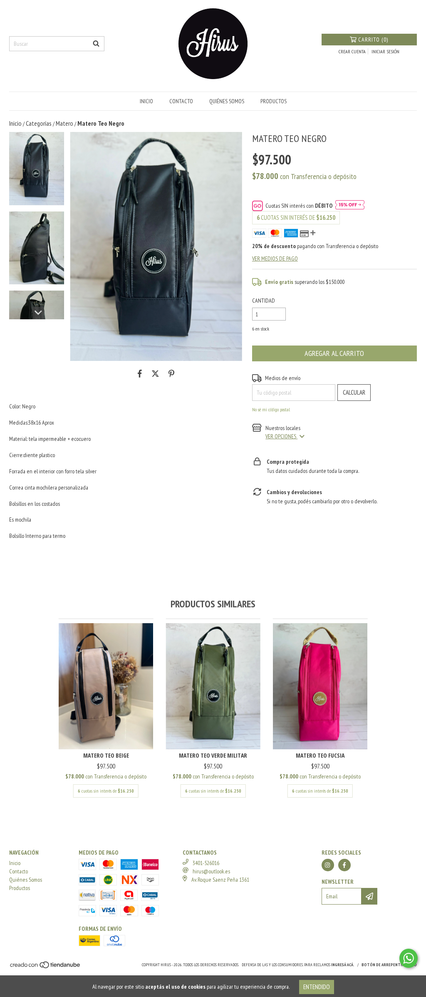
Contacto (181, 101)
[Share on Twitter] (155, 373)
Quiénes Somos (226, 101)
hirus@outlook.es (211, 871)
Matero (64, 123)
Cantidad (263, 300)
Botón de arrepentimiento (389, 964)
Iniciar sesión (385, 51)
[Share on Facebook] (140, 373)
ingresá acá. (342, 964)
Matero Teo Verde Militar (213, 755)
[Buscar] (96, 43)
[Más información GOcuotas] (349, 205)
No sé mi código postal (271, 409)
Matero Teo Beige (106, 755)
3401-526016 (206, 863)
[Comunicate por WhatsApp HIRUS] (408, 958)
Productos (273, 101)
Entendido (316, 987)
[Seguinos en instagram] (328, 865)
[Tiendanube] (45, 967)
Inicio (146, 101)
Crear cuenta (352, 51)
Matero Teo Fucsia (320, 755)
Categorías (39, 123)
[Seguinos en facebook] (344, 865)
